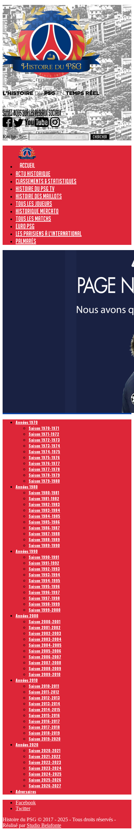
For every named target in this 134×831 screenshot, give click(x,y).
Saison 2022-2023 (45, 762)
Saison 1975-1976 (44, 457)
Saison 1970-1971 (44, 428)
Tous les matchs (33, 218)
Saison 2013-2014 (44, 703)
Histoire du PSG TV (35, 188)
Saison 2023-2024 (45, 768)
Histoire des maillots (39, 196)
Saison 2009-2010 (44, 674)
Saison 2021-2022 (44, 756)
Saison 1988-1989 (44, 539)
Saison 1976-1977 (44, 463)
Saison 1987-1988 (44, 533)
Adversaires (26, 791)
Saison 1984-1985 (44, 516)
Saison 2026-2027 (45, 785)
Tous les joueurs (34, 203)
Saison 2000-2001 (44, 621)
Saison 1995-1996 (44, 586)
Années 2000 (27, 615)
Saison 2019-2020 (44, 738)
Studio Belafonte (44, 825)
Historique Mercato (37, 211)
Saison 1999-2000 (44, 610)
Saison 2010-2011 (44, 686)
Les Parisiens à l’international (49, 233)
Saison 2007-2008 (45, 662)
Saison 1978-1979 (44, 475)
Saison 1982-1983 (44, 504)
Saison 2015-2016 (44, 715)
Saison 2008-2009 (45, 668)
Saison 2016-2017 (44, 721)
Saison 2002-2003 (45, 633)
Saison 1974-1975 (44, 451)
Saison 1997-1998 (44, 598)
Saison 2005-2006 (45, 651)
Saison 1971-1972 (44, 434)
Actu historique (33, 173)
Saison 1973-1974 (44, 445)
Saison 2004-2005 (45, 645)
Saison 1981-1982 (44, 498)
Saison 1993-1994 (44, 574)
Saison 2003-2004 (45, 639)
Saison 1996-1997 (44, 592)
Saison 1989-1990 (44, 545)
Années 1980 (27, 486)
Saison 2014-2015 (44, 709)
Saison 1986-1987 (44, 527)
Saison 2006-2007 (45, 656)
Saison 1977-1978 (44, 469)
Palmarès (26, 241)
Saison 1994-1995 (44, 580)
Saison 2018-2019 (44, 733)
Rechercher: (15, 136)
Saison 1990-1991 (44, 557)
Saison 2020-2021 (44, 750)
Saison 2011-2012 (44, 692)
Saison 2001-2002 (44, 627)
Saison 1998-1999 (44, 604)
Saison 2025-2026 (45, 779)
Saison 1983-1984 (44, 510)
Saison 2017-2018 (44, 727)
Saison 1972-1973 (44, 440)
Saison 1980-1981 (44, 492)
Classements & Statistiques (46, 181)
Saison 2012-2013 (44, 697)
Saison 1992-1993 (44, 568)
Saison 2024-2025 (45, 774)
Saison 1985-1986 (44, 522)
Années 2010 (27, 680)
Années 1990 (27, 551)
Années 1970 (27, 422)
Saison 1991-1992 (44, 563)
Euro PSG (25, 226)
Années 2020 (27, 744)
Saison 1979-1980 (44, 481)
